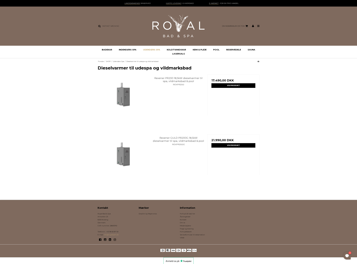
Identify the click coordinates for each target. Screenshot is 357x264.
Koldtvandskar (176, 49)
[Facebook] (101, 239)
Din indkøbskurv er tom (233, 26)
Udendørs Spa (151, 49)
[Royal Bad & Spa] (178, 26)
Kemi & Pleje (200, 49)
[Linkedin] (111, 239)
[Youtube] (106, 239)
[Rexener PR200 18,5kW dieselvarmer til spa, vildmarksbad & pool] (124, 101)
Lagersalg (178, 53)
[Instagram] (116, 239)
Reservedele (233, 49)
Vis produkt (233, 85)
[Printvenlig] (258, 61)
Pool (216, 49)
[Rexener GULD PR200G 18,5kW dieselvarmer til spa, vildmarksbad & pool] (124, 160)
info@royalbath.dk (111, 235)
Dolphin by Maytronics (148, 214)
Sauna (251, 49)
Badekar (107, 49)
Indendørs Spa (127, 49)
